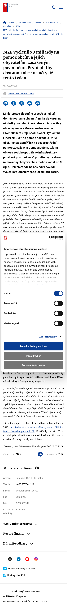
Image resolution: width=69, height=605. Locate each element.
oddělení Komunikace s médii (21, 94)
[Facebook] (13, 103)
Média (38, 22)
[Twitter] (21, 103)
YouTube (27, 559)
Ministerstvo (24, 22)
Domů (11, 22)
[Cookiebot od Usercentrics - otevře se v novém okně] (49, 237)
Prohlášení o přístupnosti (14, 596)
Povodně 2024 (52, 22)
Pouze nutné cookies (33, 365)
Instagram (36, 559)
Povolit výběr (33, 355)
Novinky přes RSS (16, 575)
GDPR (44, 601)
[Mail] (5, 103)
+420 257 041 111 (25, 484)
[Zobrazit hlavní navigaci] (61, 7)
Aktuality (7, 26)
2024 (18, 26)
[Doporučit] (29, 103)
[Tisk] (37, 103)
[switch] (58, 303)
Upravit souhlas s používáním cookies (20, 601)
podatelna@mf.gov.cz (27, 490)
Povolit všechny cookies (33, 346)
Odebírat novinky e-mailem (21, 568)
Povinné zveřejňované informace (24, 591)
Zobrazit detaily (48, 336)
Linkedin (19, 559)
